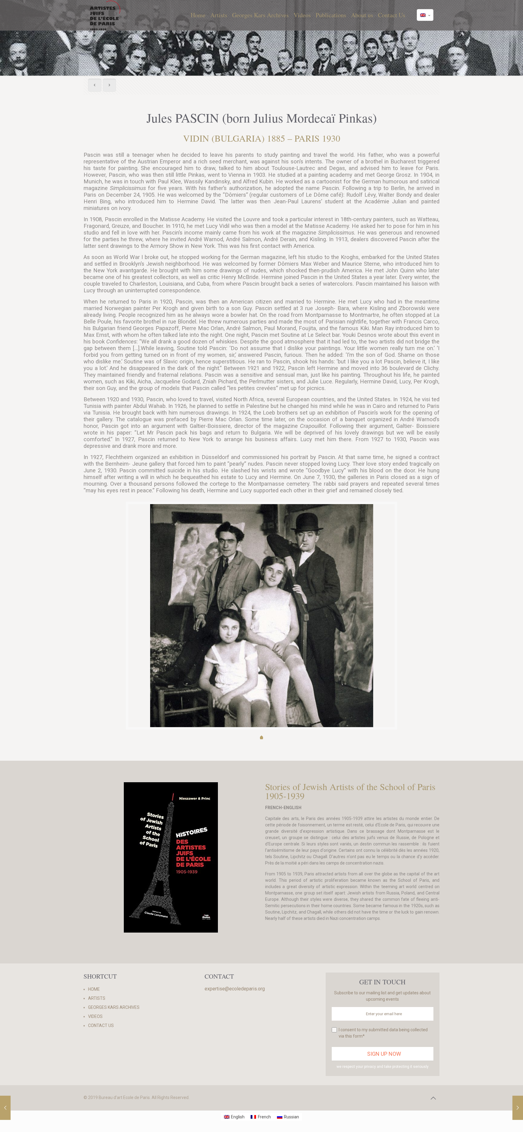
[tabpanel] (261, 634)
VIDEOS (95, 1016)
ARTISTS (96, 998)
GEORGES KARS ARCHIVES (114, 1007)
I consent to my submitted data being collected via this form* (383, 1032)
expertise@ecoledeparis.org (235, 989)
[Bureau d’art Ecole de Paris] (105, 15)
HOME (94, 989)
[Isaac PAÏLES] (5, 1108)
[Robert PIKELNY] (517, 1108)
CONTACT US (101, 1025)
